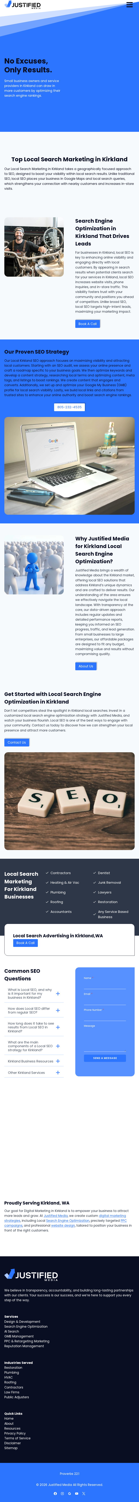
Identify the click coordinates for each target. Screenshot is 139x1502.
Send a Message (105, 1058)
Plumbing (11, 1372)
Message (89, 1026)
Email (88, 994)
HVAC (8, 1377)
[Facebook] (55, 1493)
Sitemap (11, 1448)
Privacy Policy (15, 1433)
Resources (12, 1428)
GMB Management (19, 1336)
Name (88, 978)
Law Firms (11, 1392)
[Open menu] (129, 4)
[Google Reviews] (69, 1493)
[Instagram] (62, 1493)
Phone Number (94, 1010)
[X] (84, 1493)
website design (63, 1225)
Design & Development (22, 1322)
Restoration (13, 1367)
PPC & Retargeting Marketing (26, 1341)
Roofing (10, 1382)
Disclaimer (12, 1443)
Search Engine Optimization (67, 1220)
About (9, 1423)
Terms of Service (17, 1438)
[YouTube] (76, 1493)
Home (9, 1418)
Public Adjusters (16, 1397)
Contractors (13, 1387)
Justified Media (56, 1216)
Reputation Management (24, 1346)
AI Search (11, 1331)
